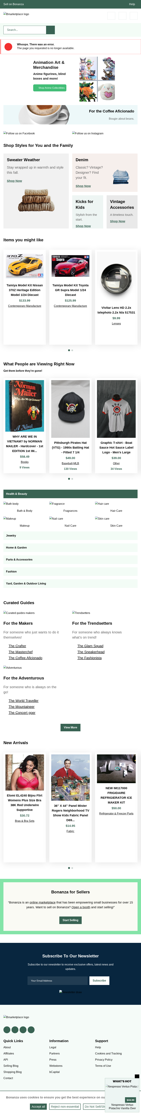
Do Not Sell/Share (97, 1106)
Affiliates (8, 1053)
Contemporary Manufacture (24, 305)
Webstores (55, 1065)
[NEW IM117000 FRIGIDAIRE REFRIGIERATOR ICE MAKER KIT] (116, 807)
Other (116, 463)
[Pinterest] (23, 1029)
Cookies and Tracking (108, 1053)
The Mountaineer (22, 707)
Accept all (38, 1106)
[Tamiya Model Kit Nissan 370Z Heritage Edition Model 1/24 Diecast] (25, 297)
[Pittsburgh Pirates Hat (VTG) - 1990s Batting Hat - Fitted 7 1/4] (71, 425)
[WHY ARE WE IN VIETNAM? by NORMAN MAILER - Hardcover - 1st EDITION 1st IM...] (25, 425)
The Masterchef (21, 652)
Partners (54, 1053)
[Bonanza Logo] (16, 14)
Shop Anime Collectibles (52, 87)
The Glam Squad (90, 646)
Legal (52, 1047)
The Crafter (17, 646)
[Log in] (122, 16)
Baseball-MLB (70, 463)
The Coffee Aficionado (25, 658)
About (7, 1047)
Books (25, 462)
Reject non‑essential (65, 1106)
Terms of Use (103, 1065)
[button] (69, 350)
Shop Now (14, 181)
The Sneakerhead (91, 652)
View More (70, 727)
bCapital (54, 1072)
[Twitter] (15, 1029)
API (5, 1059)
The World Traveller (24, 701)
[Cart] (111, 16)
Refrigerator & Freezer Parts (116, 813)
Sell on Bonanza (13, 4)
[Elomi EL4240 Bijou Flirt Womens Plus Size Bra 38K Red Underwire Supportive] (25, 807)
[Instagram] (31, 1029)
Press (52, 1059)
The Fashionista (89, 658)
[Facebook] (6, 1029)
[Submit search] (50, 30)
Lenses (116, 323)
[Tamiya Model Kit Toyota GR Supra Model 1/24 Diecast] (71, 297)
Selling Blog (10, 1065)
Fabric (70, 831)
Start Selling (70, 920)
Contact (8, 1078)
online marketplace (43, 902)
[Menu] (134, 16)
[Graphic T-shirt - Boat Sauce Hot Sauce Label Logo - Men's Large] (116, 425)
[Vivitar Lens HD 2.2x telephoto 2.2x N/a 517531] (116, 297)
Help (132, 4)
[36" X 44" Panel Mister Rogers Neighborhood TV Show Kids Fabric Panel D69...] (71, 807)
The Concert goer (22, 713)
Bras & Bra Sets (24, 820)
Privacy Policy (103, 1059)
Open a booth (81, 907)
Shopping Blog (12, 1072)
